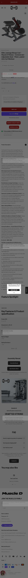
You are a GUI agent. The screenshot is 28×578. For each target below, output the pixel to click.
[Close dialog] (20, 284)
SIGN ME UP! (14, 290)
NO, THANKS (14, 292)
